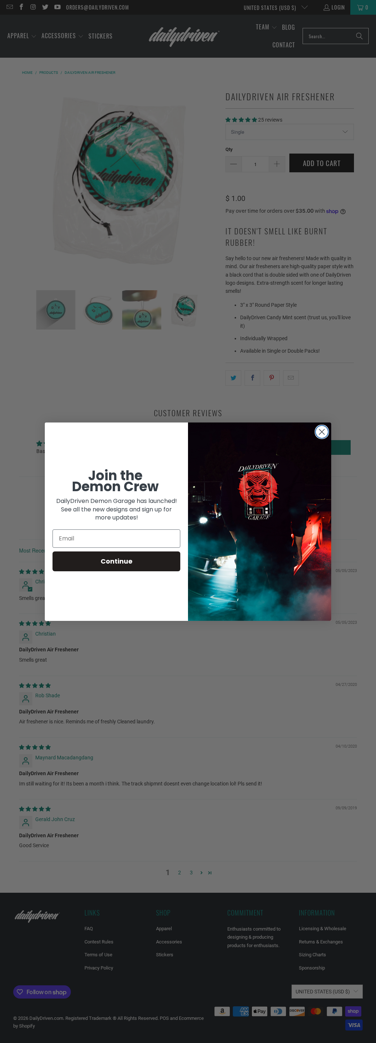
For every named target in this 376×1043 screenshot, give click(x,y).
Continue (117, 561)
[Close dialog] (321, 431)
